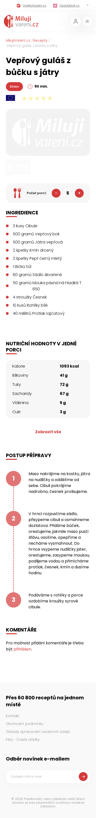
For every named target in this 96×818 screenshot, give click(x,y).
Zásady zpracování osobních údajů (38, 731)
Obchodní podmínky (24, 723)
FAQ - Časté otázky (23, 739)
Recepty (40, 40)
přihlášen (22, 649)
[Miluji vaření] (21, 21)
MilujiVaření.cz (18, 40)
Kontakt (12, 715)
